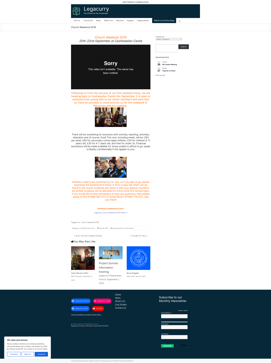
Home (118, 294)
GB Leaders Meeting (169, 64)
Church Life (88, 20)
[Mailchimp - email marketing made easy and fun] (184, 349)
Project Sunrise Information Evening (108, 267)
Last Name (164, 334)
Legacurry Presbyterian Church (84, 228)
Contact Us (120, 307)
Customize (14, 354)
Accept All (41, 354)
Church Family (128, 228)
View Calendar (160, 75)
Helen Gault (131, 276)
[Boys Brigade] (138, 248)
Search (183, 47)
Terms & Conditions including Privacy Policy (86, 314)
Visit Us (77, 20)
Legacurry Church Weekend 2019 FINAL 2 (110, 213)
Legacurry (96, 9)
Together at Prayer (169, 71)
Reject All (27, 354)
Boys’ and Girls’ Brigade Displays (88, 236)
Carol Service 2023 (79, 273)
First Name (165, 324)
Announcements (117, 228)
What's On (120, 301)
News (98, 20)
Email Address (166, 313)
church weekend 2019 (90, 222)
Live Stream (121, 304)
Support (130, 20)
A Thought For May (139, 236)
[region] (27, 348)
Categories (160, 37)
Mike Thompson (76, 276)
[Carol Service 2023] (83, 248)
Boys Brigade (133, 273)
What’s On (108, 20)
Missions (120, 20)
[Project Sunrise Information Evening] (111, 249)
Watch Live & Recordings (164, 20)
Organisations (143, 20)
